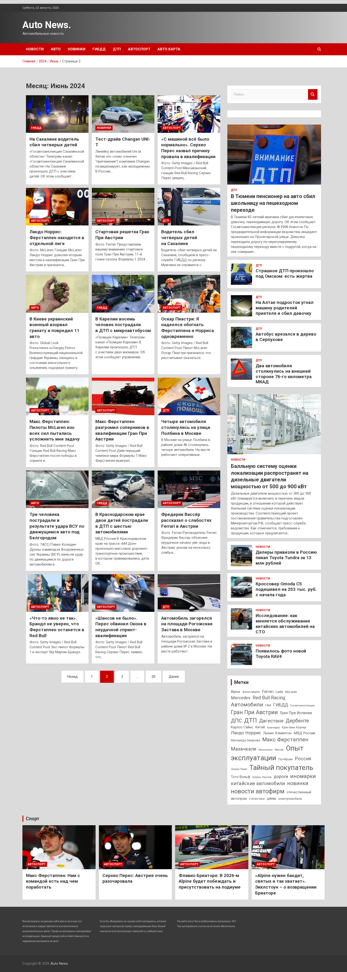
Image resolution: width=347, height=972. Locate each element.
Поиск (312, 94)
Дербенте (297, 721)
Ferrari (268, 691)
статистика (257, 798)
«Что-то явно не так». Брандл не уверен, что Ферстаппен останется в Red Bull (57, 626)
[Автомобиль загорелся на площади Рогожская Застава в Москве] (188, 593)
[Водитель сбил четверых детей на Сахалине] (188, 207)
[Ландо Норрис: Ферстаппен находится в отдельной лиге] (57, 207)
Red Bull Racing (269, 697)
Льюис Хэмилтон (277, 733)
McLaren (291, 692)
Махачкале (243, 749)
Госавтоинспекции (302, 705)
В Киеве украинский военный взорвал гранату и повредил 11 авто (54, 327)
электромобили (290, 798)
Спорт (32, 818)
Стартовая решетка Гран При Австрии (122, 234)
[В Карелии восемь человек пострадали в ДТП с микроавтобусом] (123, 294)
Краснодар (273, 727)
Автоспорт (139, 49)
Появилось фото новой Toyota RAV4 (281, 653)
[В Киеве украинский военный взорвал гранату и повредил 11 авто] (57, 294)
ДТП (117, 49)
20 (153, 676)
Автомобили (247, 704)
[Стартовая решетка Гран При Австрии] (123, 207)
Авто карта (168, 49)
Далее (174, 676)
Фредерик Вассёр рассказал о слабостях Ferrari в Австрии (186, 520)
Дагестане (271, 721)
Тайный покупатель (281, 768)
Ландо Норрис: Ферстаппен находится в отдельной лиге (57, 237)
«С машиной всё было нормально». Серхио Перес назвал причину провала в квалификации (188, 147)
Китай (260, 727)
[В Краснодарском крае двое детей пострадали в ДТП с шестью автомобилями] (123, 489)
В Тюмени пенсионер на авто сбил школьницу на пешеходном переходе (273, 203)
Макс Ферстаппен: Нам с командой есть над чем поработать (53, 881)
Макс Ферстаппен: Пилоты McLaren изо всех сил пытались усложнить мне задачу (55, 430)
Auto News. (46, 24)
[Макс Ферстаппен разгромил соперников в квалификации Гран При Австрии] (123, 396)
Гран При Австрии (254, 712)
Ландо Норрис (246, 732)
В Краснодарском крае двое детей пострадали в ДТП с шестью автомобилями (121, 523)
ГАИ (268, 705)
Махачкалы (265, 749)
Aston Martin (251, 692)
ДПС (236, 721)
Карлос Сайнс (242, 727)
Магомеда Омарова (245, 740)
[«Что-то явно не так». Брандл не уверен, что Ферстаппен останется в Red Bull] (57, 593)
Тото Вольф (240, 777)
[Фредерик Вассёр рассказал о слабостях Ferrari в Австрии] (188, 489)
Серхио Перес (239, 769)
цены (271, 798)
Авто (56, 49)
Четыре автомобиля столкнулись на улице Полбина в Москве (185, 427)
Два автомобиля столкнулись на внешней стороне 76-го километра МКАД (284, 373)
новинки (297, 783)
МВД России (304, 733)
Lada (279, 692)
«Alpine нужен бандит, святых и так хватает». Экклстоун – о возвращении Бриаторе (286, 884)
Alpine (235, 692)
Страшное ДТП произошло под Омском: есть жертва (285, 273)
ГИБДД (99, 49)
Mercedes (240, 697)
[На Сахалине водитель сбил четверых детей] (57, 114)
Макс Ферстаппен (285, 739)
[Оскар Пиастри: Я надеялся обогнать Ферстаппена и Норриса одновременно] (188, 294)
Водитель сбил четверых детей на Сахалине (179, 237)
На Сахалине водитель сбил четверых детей (54, 142)
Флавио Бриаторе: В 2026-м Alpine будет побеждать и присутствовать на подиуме (210, 881)
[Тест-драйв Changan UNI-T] (123, 114)
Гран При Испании (296, 713)
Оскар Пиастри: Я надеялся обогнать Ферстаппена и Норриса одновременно (187, 327)
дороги (281, 776)
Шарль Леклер (261, 777)
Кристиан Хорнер (294, 727)
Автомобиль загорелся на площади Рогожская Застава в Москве (186, 623)
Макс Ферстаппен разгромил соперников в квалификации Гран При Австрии (122, 430)
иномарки (303, 776)
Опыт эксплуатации (267, 753)
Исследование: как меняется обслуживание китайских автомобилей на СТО (285, 623)
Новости (35, 49)
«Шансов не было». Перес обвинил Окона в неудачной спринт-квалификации (120, 626)
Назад (72, 676)
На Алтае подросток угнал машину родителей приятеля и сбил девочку (284, 308)
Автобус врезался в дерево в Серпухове (286, 336)
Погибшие (285, 759)
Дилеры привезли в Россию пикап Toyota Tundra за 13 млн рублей (286, 557)
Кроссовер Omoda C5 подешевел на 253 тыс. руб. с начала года (286, 589)
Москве (279, 749)
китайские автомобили (258, 783)
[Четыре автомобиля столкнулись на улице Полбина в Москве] (188, 396)
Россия (303, 758)
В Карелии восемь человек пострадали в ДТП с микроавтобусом (123, 324)
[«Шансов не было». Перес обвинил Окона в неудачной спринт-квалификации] (123, 593)
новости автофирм (257, 791)
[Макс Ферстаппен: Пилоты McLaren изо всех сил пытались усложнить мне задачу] (57, 396)
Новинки (76, 49)
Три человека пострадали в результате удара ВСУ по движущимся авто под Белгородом (57, 526)
